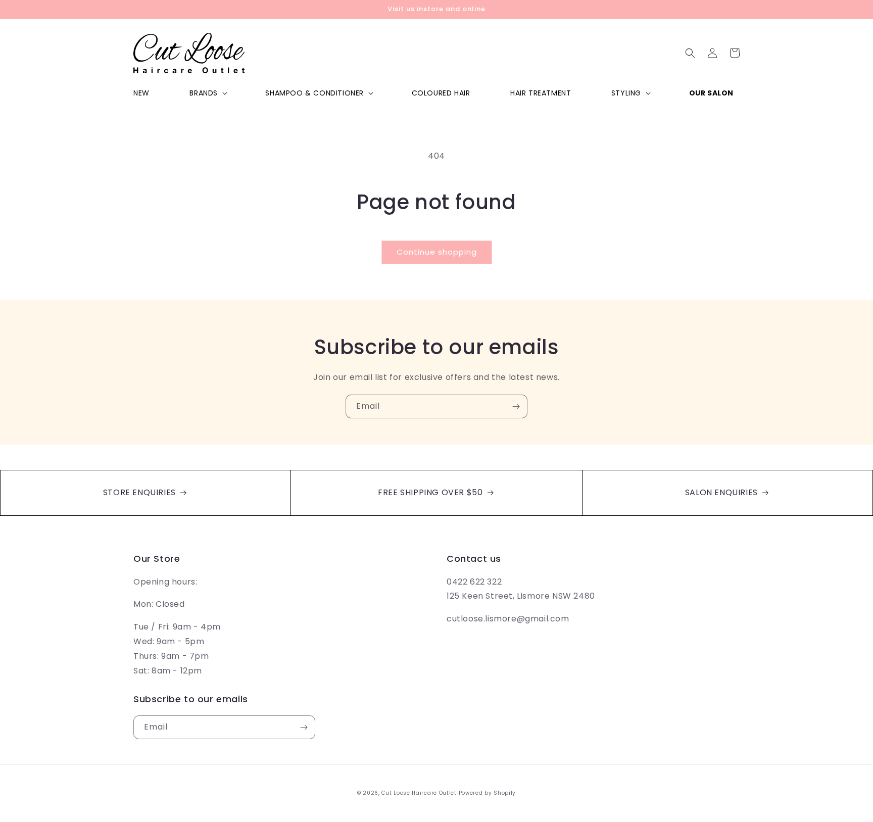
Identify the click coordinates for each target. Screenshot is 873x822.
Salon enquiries (722, 492)
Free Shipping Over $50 (431, 492)
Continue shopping (437, 252)
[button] (207, 93)
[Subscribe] (516, 406)
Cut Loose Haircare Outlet (419, 793)
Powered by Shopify (487, 793)
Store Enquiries (140, 492)
